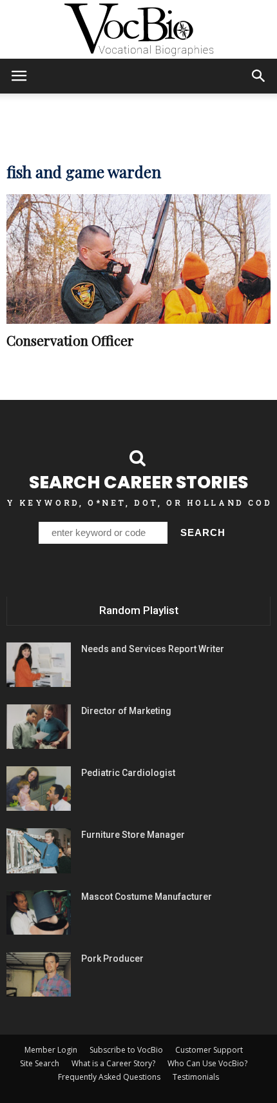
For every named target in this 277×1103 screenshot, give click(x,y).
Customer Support (209, 1049)
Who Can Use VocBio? (207, 1063)
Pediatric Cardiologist (128, 773)
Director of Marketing (126, 711)
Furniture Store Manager (133, 835)
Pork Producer (112, 958)
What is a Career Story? (113, 1063)
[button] (259, 76)
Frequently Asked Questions (109, 1076)
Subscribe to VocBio (126, 1049)
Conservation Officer (70, 340)
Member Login (50, 1049)
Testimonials (196, 1076)
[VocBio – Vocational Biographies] (138, 30)
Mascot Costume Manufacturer (146, 896)
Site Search (39, 1063)
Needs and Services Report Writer (152, 649)
